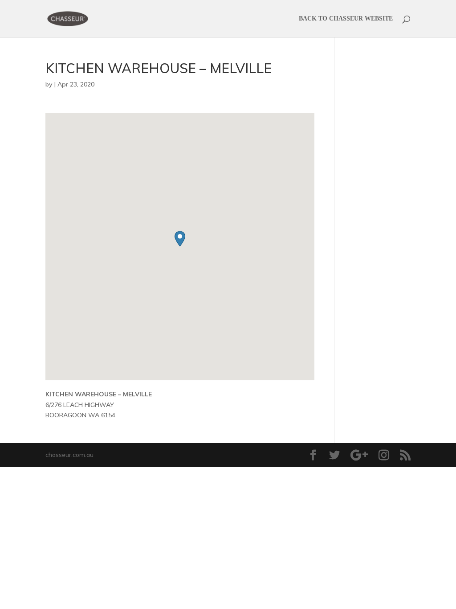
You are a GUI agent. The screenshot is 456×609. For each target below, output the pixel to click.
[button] (180, 238)
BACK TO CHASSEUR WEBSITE (346, 19)
